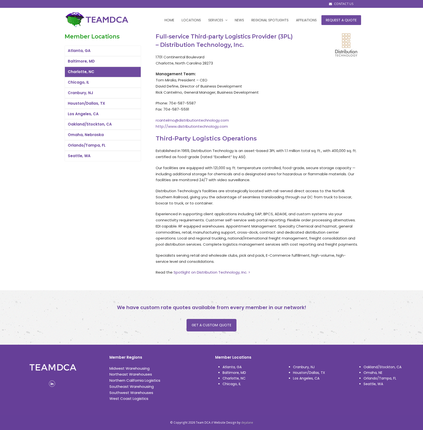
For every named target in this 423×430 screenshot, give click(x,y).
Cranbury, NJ (80, 92)
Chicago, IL (78, 82)
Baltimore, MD (81, 61)
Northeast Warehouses (130, 374)
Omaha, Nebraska (86, 134)
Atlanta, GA (79, 50)
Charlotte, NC (81, 71)
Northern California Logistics (134, 380)
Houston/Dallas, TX (86, 103)
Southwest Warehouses (131, 392)
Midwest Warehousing (129, 368)
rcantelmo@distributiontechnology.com (192, 120)
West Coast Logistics (128, 398)
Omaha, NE (373, 372)
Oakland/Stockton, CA (90, 124)
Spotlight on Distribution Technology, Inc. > (212, 272)
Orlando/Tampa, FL (87, 145)
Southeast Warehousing (131, 386)
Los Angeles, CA (83, 113)
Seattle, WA (79, 155)
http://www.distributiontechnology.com (192, 126)
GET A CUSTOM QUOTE (211, 325)
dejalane (247, 422)
